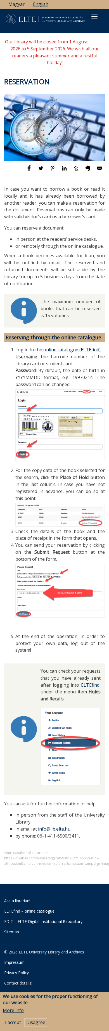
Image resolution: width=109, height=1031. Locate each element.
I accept (13, 1022)
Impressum (14, 962)
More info (13, 1010)
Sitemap (11, 931)
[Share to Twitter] (41, 171)
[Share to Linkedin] (65, 171)
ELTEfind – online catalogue (29, 911)
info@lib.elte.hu (54, 829)
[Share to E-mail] (99, 171)
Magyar (16, 4)
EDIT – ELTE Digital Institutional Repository (43, 921)
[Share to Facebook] (29, 171)
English (40, 4)
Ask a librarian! (17, 900)
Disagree (35, 1022)
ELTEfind (90, 685)
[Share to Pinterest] (53, 171)
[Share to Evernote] (88, 171)
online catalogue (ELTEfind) (72, 350)
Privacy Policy (16, 972)
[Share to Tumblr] (76, 171)
